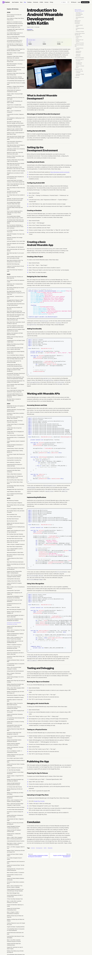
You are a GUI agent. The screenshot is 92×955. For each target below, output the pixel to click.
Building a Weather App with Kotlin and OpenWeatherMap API (15, 641)
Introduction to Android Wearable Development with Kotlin (14, 623)
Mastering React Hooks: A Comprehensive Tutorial (16, 438)
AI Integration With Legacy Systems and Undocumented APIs (15, 30)
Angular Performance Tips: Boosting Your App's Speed (15, 98)
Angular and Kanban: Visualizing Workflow (16, 926)
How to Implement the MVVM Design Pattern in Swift (15, 494)
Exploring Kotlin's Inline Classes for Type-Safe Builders (15, 937)
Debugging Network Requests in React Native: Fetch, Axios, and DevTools (15, 301)
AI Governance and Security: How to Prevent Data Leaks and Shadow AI (14, 41)
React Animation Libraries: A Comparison (15, 872)
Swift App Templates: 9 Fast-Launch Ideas (16, 241)
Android (33, 848)
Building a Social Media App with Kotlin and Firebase (16, 565)
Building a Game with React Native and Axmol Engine (15, 337)
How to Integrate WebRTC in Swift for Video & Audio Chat (15, 549)
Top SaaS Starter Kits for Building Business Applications (16, 527)
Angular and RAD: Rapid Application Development (14, 627)
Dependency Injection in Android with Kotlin (15, 700)
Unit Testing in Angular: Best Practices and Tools (16, 455)
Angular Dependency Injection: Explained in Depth (16, 442)
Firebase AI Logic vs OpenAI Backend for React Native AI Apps (15, 133)
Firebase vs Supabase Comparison (14, 644)
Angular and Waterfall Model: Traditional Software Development (15, 634)
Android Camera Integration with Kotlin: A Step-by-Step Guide (15, 616)
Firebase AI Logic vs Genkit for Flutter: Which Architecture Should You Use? (15, 129)
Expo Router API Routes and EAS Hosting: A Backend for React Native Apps (16, 126)
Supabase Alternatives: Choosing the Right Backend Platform (16, 410)
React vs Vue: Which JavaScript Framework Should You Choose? (14, 940)
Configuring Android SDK (80, 29)
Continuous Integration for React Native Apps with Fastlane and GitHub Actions (15, 326)
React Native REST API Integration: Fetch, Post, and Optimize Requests (15, 315)
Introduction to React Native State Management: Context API (14, 733)
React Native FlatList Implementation (14, 546)
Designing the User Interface (79, 40)
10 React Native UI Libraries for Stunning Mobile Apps (15, 722)
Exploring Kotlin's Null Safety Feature (14, 457)
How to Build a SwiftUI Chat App (14, 516)
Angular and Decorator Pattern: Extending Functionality (15, 765)
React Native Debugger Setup (13, 893)
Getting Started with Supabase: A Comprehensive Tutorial (14, 91)
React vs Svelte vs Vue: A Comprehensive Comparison (16, 587)
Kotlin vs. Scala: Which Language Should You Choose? (15, 711)
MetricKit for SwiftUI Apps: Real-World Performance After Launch (15, 153)
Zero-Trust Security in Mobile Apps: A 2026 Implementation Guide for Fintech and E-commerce (15, 227)
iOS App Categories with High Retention (15, 247)
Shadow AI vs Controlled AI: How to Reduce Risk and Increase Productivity (15, 22)
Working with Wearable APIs (79, 45)
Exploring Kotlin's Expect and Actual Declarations (14, 600)
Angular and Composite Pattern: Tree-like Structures (15, 866)
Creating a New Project (79, 37)
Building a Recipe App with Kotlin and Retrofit (14, 789)
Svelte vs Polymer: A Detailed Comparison (16, 544)
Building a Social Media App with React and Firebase (15, 793)
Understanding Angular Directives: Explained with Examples (14, 707)
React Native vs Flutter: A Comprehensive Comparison (15, 53)
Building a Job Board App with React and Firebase (15, 920)
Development (39, 848)
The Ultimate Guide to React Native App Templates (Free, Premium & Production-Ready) (15, 221)
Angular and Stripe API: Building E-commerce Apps (14, 830)
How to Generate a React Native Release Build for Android (15, 385)
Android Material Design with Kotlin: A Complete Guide (15, 896)
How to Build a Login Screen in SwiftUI (15, 758)
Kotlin (45, 848)
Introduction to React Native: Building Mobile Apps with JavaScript (14, 57)
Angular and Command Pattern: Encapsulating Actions (13, 909)
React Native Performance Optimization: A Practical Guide (16, 61)
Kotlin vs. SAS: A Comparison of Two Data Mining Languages (16, 631)
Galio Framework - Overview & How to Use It (15, 297)
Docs (21, 2)
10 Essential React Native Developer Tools (16, 80)
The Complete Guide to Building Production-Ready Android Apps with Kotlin (15, 207)
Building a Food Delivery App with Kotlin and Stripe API (15, 951)
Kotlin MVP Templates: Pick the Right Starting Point (14, 238)
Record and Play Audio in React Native (15, 479)
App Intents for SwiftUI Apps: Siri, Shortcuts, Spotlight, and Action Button (15, 122)
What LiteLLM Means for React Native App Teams (16, 188)
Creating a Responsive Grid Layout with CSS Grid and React (15, 755)
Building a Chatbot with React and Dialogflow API (14, 612)
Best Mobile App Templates (13, 500)
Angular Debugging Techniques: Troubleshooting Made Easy (13, 827)
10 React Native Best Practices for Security (16, 67)
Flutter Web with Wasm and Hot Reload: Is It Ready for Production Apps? (16, 146)
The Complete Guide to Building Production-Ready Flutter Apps (13, 203)
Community (35, 2)
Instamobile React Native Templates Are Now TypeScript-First (15, 177)
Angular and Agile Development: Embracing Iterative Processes (13, 784)
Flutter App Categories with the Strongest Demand (15, 244)
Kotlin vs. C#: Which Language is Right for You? (16, 847)
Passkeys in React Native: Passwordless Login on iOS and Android (15, 160)
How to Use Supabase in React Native (15, 508)
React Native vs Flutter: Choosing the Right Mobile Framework (15, 704)
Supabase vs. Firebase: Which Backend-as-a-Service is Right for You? (15, 87)
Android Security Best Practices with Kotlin (16, 468)
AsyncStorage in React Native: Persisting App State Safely (15, 486)
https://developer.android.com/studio (59, 172)
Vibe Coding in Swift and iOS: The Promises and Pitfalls (14, 361)
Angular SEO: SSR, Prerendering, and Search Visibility (14, 102)
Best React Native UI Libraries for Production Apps (14, 400)
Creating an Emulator (80, 31)
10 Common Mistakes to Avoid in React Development (15, 773)
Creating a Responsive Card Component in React (16, 862)
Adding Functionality (80, 43)
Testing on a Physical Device (80, 66)
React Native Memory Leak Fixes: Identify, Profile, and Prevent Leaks (16, 319)
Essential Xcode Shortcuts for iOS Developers (14, 604)
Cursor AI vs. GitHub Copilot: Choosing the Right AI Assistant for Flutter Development (15, 370)
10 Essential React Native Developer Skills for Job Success (15, 718)
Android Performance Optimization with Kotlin (15, 933)
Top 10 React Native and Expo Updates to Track (16, 195)
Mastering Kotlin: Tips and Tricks (14, 650)
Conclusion (77, 77)
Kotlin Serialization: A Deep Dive (13, 462)
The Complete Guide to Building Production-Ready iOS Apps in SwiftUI (15, 217)
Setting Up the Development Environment (78, 22)
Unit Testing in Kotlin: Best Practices (14, 786)
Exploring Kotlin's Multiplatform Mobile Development (15, 797)
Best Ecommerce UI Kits (12, 520)
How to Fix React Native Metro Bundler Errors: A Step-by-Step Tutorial (15, 348)
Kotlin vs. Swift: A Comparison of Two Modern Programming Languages (15, 638)
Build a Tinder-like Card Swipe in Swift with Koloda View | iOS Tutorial (16, 541)
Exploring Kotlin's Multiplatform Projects (15, 697)
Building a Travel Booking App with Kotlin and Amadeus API (15, 692)
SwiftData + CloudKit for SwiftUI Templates (16, 170)
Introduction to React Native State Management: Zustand (14, 70)
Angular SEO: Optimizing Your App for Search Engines (15, 948)
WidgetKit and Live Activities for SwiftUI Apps (15, 173)
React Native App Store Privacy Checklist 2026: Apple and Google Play (15, 164)
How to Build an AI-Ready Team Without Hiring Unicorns (15, 19)
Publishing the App (78, 69)
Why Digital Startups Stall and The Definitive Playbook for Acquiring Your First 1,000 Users (16, 293)
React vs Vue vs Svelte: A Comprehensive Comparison (16, 737)
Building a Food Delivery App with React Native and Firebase (15, 345)
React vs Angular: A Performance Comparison (14, 674)
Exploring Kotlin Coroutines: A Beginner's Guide (15, 115)
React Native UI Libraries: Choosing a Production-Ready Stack (15, 421)
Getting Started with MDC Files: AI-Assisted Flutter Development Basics (14, 365)
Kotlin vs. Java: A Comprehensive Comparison (14, 111)
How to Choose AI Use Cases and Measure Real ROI (14, 15)
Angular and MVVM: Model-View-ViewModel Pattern (14, 944)
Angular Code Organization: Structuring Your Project (15, 748)
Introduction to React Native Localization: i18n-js (15, 883)
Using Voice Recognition (78, 55)
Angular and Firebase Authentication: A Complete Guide (15, 445)
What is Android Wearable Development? (79, 10)
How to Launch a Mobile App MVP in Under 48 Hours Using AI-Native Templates (14, 213)
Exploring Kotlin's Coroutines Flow (14, 460)
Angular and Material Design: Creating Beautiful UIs (15, 451)
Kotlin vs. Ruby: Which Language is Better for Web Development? (15, 688)
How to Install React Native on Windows (15, 355)
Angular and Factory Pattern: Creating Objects (15, 855)
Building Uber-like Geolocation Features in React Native (15, 524)
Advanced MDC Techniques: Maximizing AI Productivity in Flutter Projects (16, 374)
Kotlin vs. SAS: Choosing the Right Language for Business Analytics (14, 576)
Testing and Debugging (79, 57)
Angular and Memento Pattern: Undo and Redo (15, 661)
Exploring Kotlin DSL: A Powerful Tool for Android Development (15, 869)
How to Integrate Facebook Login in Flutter (16, 536)
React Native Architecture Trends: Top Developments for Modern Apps (15, 261)
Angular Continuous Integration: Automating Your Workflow (13, 744)
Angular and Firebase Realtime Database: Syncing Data (15, 879)
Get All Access (85, 2)
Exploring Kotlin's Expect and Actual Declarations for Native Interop (14, 726)
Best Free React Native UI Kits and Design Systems (15, 505)
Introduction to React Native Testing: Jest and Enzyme (15, 657)
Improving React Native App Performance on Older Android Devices (15, 304)
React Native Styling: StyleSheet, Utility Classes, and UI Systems (15, 417)
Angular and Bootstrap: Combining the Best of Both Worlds (15, 816)
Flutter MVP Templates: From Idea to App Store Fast (15, 234)
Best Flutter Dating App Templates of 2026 (16, 609)
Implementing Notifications (78, 52)
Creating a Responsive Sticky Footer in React (15, 559)
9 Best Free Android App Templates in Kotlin (15, 270)
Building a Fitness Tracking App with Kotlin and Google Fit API (16, 851)
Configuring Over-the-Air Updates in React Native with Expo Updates (16, 330)
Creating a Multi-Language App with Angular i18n (14, 593)
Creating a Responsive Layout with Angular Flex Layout (16, 924)
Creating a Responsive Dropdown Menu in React (16, 761)
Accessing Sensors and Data (79, 49)
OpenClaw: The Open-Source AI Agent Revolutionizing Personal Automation (15, 199)
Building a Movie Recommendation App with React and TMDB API (15, 780)
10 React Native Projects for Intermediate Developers (15, 425)
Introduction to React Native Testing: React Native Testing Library (16, 74)
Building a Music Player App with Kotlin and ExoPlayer (16, 681)
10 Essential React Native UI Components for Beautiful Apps (15, 664)
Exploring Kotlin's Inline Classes (13, 578)
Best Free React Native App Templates (15, 534)
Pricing (51, 2)
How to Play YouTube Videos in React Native (15, 483)
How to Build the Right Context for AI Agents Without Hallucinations (15, 33)
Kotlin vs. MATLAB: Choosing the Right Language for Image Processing (15, 804)
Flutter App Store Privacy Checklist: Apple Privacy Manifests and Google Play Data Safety (15, 138)
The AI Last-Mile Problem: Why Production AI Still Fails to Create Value (16, 37)
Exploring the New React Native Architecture (13, 471)
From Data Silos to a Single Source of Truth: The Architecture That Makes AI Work (15, 45)
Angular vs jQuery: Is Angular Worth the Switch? (15, 776)
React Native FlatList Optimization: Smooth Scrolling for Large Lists (16, 323)
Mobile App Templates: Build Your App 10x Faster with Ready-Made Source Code (16, 358)
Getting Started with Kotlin (80, 18)
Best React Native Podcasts (13, 518)
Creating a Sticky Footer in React (14, 580)
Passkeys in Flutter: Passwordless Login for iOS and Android (15, 157)
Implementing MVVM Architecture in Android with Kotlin (14, 465)
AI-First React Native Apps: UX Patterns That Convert (15, 231)
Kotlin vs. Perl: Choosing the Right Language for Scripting (14, 668)
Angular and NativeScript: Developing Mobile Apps (15, 715)
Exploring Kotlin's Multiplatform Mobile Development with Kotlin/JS (15, 619)
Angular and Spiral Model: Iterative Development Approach (14, 740)
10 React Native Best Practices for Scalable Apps (16, 83)
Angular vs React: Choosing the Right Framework (15, 94)
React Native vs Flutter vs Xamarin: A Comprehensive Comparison (14, 844)
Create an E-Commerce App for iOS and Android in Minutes (15, 267)
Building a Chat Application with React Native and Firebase (15, 334)
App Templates (15, 2)
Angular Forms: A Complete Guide (14, 104)
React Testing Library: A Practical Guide (15, 435)
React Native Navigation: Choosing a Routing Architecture (14, 64)
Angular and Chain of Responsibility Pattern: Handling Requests (14, 572)
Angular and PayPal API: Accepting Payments (14, 584)
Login (79, 2)
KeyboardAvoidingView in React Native (15, 552)
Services (46, 2)
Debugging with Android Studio (79, 63)
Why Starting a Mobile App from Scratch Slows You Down (15, 288)
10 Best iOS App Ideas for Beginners (14, 502)
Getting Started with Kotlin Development (15, 671)
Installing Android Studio (79, 26)
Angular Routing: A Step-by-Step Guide (15, 448)
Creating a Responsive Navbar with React (15, 807)
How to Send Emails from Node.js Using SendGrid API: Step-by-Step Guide (15, 391)
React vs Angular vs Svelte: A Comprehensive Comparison (13, 913)
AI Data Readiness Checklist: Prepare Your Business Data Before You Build (16, 50)
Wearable (50, 848)
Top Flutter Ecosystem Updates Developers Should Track (13, 192)
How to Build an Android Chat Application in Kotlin (15, 281)
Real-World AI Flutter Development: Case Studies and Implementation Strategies (15, 378)
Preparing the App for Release (79, 71)
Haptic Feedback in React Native (14, 491)
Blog (25, 2)
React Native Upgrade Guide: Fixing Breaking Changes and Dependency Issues (16, 312)
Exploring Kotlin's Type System (13, 590)
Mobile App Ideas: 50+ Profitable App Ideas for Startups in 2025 (15, 477)
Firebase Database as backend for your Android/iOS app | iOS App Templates (15, 890)
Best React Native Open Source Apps (15, 538)
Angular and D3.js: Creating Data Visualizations (14, 834)
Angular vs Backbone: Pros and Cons (15, 767)
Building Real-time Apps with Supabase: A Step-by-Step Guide (16, 406)
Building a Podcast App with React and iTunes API (15, 916)
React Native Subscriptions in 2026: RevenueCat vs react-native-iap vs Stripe (15, 168)
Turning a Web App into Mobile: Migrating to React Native (15, 352)
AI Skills (41, 2)
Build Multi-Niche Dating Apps (13, 263)
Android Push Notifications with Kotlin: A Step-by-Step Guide (15, 653)
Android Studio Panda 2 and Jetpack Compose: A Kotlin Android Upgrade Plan (15, 181)
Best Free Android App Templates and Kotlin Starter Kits (15, 277)
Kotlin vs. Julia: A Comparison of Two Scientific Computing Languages (15, 800)
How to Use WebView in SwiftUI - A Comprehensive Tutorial (14, 751)
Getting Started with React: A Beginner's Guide (15, 819)
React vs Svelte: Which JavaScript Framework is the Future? (14, 902)
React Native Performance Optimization (15, 561)
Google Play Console (39, 801)
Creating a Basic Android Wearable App (79, 34)
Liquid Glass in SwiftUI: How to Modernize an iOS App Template (16, 149)
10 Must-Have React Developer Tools (15, 898)
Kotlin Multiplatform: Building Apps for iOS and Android (15, 118)
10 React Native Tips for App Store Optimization (14, 428)
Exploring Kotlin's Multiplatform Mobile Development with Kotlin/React (15, 597)
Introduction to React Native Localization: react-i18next (15, 414)
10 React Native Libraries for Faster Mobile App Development (16, 568)
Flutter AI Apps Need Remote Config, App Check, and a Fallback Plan (15, 184)
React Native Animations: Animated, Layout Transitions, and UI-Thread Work (15, 77)
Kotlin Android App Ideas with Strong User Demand (16, 250)
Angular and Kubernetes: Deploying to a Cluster (15, 905)
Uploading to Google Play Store (80, 75)
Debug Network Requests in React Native (15, 695)
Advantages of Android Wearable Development (79, 14)
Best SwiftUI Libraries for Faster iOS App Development (15, 555)
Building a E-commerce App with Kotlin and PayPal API (15, 823)
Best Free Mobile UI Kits (12, 514)
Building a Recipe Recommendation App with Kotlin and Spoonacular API (15, 685)
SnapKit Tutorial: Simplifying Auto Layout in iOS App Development (16, 531)
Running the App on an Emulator (80, 60)
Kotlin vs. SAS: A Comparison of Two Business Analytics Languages (14, 886)
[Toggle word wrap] (68, 289)
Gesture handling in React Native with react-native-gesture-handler (15, 257)
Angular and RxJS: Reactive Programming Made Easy (15, 107)
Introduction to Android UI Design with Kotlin (15, 812)
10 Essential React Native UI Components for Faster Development (15, 929)
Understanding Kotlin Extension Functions (15, 841)
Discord (74, 2)
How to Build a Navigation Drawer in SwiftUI (14, 858)
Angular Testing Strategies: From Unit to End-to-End (15, 677)
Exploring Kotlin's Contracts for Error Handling (14, 875)
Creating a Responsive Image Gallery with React (15, 729)
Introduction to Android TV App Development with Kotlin (13, 647)
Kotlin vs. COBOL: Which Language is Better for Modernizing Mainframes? (15, 838)
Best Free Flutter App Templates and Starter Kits (14, 308)
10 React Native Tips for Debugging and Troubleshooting (15, 432)
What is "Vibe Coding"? (12, 388)
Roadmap (29, 2)
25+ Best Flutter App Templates (13, 769)
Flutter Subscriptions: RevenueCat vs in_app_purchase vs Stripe (14, 142)
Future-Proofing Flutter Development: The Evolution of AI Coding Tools (15, 381)
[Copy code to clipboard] (70, 289)
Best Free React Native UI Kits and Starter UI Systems (15, 511)
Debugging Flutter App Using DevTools (15, 489)
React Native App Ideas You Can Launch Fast (15, 253)
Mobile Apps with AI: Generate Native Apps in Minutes (15, 284)
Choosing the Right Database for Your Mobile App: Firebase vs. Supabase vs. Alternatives (15, 395)
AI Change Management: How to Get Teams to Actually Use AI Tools (14, 26)
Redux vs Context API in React (13, 607)
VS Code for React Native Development (15, 809)
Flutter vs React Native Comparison (14, 474)
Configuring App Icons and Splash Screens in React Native (16, 341)
